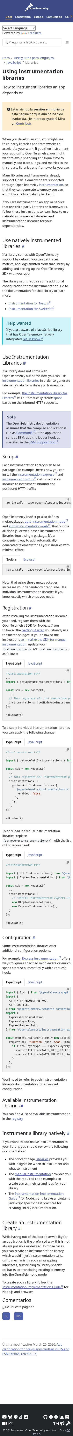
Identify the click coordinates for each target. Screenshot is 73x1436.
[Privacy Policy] (67, 1417)
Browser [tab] (29, 559)
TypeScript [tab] (13, 663)
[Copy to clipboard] (68, 500)
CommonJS (24, 433)
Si (6, 1316)
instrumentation (51, 185)
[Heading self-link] (22, 246)
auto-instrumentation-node (45, 521)
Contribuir (23, 123)
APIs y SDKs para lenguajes (34, 58)
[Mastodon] (16, 1417)
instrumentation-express (36, 474)
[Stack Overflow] (20, 1417)
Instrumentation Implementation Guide (31, 1287)
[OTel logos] (26, 1417)
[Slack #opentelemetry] (56, 1417)
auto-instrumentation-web (28, 526)
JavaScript (14, 62)
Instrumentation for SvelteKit (30, 309)
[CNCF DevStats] (62, 1417)
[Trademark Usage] (56, 1423)
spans (58, 398)
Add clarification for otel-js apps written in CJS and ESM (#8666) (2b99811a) (35, 1349)
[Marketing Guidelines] (62, 1423)
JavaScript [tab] (35, 663)
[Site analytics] (11, 1423)
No (18, 1316)
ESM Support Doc (42, 442)
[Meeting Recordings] (4, 1423)
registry (17, 1118)
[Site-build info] (68, 1423)
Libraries (42, 1159)
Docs (6, 58)
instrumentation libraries (20, 380)
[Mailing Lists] (4, 1417)
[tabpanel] (36, 569)
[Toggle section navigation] (67, 42)
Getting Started (33, 630)
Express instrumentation (40, 958)
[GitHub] (45, 1417)
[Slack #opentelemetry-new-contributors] (51, 1417)
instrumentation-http (18, 479)
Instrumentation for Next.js (29, 303)
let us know (31, 339)
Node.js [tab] (11, 559)
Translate (34, 33)
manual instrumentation (33, 1174)
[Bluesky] (10, 1417)
